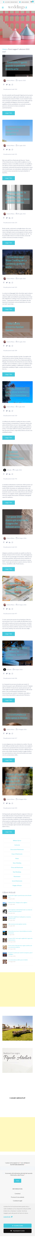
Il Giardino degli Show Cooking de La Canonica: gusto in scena (16, 262)
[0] (31, 2)
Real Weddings (17, 872)
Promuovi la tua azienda (17, 1197)
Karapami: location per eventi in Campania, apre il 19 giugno (16, 653)
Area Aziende (25, 2)
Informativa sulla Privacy (17, 1175)
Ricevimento (17, 876)
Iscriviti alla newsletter (17, 1164)
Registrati (14, 2)
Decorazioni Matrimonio (17, 849)
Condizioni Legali (17, 1200)
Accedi (7, 2)
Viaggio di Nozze (17, 885)
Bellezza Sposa (17, 840)
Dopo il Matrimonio (17, 854)
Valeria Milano (11, 80)
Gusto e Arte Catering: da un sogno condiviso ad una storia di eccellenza (17, 588)
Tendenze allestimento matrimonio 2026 (14, 455)
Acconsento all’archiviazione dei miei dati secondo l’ (18, 1174)
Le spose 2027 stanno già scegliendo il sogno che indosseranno (16, 521)
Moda (17, 858)
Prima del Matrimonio (17, 867)
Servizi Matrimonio (17, 881)
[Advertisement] (17, 989)
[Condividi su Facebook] (3, 85)
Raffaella (9, 470)
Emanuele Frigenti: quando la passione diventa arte (16, 65)
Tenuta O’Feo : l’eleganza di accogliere (14, 130)
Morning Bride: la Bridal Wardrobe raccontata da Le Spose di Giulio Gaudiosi (17, 197)
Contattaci (17, 1193)
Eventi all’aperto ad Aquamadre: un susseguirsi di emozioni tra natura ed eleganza (17, 781)
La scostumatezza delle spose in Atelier (16, 716)
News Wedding (17, 863)
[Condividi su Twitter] (7, 85)
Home (4, 49)
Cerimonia (17, 845)
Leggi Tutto (8, 113)
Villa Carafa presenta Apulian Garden (14, 327)
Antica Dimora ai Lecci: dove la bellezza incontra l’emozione (17, 392)
